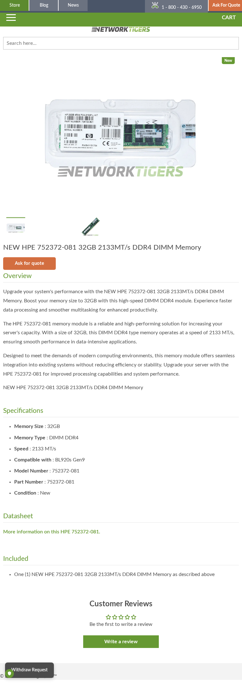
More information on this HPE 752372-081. (51, 531)
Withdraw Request (29, 670)
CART (229, 17)
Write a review (121, 641)
